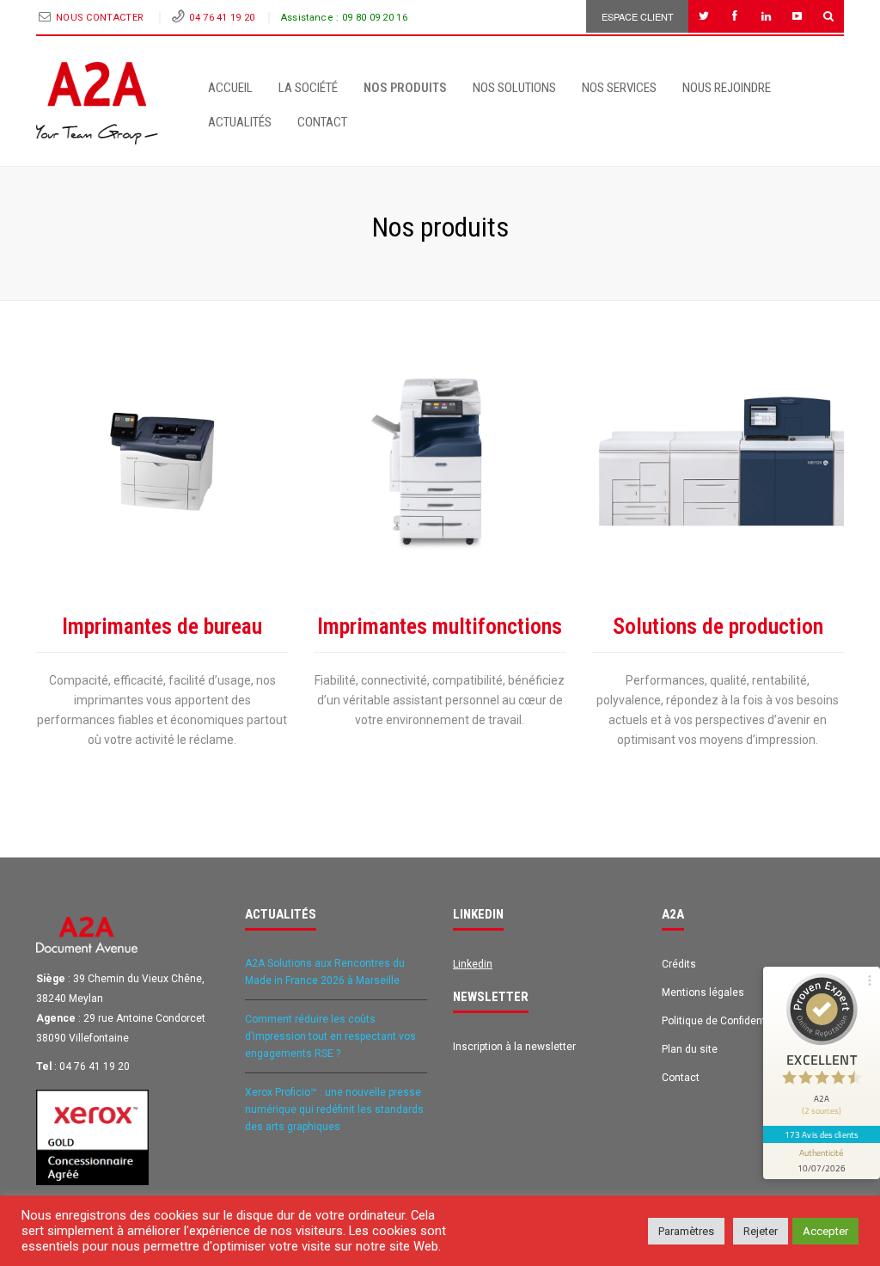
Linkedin (472, 964)
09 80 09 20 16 (374, 17)
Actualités (240, 122)
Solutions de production (718, 626)
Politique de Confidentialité (725, 1021)
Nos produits (405, 87)
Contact (322, 122)
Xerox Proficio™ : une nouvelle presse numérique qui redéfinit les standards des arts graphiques (334, 1109)
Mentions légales (703, 992)
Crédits (679, 964)
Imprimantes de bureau (162, 626)
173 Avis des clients (822, 1134)
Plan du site (690, 1049)
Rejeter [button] (760, 1231)
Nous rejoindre (726, 87)
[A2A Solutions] (97, 103)
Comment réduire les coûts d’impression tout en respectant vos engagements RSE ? (330, 1036)
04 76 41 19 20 (221, 17)
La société (308, 87)
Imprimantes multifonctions (439, 626)
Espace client (638, 16)
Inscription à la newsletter (514, 1047)
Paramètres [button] (686, 1231)
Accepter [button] (825, 1231)
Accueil (230, 87)
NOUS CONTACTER (101, 17)
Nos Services (619, 87)
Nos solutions (514, 87)
